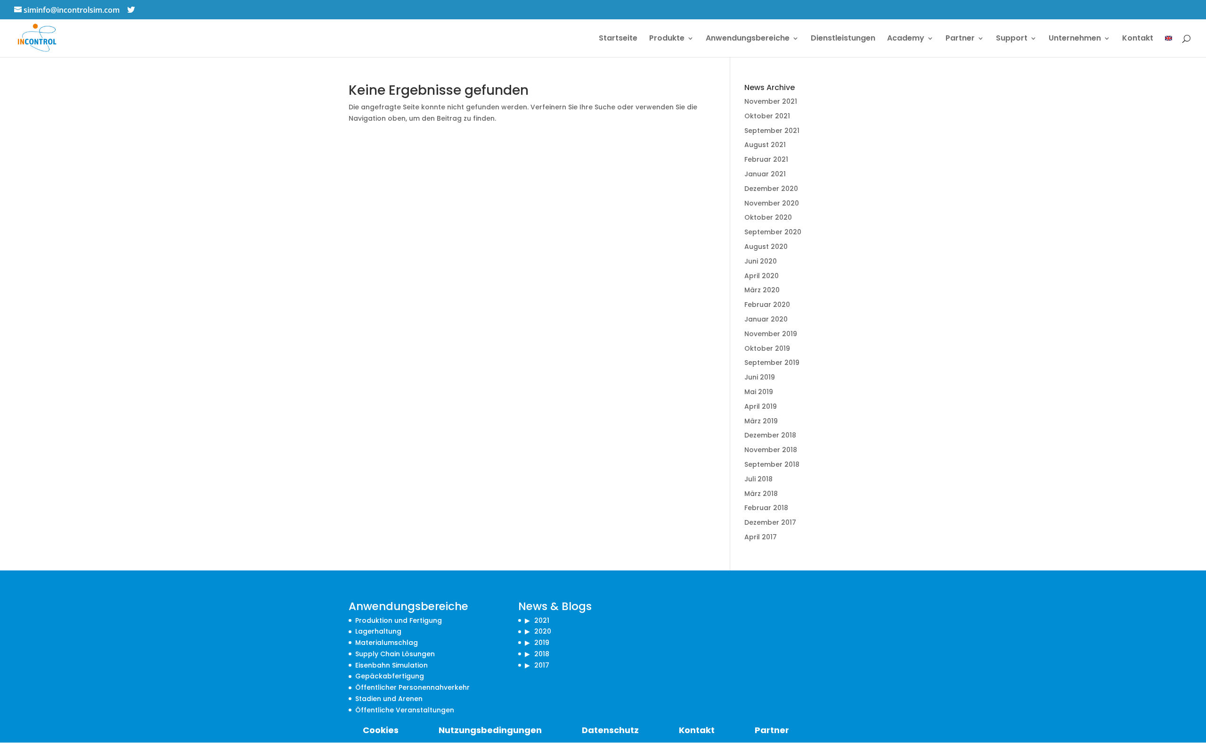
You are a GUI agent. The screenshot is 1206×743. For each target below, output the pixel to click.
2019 (541, 642)
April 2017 (760, 537)
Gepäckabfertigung (389, 676)
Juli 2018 (758, 479)
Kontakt (1137, 39)
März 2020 (762, 290)
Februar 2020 (767, 304)
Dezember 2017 (770, 522)
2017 (541, 665)
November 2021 (770, 101)
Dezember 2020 (771, 188)
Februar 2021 (766, 159)
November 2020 (771, 203)
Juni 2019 (759, 377)
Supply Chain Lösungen (395, 654)
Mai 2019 (758, 391)
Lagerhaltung (378, 631)
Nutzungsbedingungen (490, 730)
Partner (960, 39)
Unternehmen (1075, 39)
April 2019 (760, 406)
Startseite (618, 39)
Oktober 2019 (767, 348)
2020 (542, 631)
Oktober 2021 (767, 116)
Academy (905, 39)
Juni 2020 (760, 261)
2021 (541, 620)
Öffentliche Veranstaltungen (404, 710)
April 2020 (761, 276)
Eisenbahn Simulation (391, 665)
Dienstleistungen (843, 39)
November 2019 (770, 333)
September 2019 (771, 362)
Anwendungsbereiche (748, 39)
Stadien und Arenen (389, 698)
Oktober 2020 (768, 217)
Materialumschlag (386, 642)
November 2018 (770, 449)
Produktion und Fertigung (398, 620)
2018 (541, 654)
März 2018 (761, 493)
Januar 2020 (766, 319)
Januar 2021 (765, 174)
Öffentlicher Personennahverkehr (412, 687)
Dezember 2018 (770, 435)
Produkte (666, 39)
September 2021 (771, 130)
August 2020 (766, 246)
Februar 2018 (766, 507)
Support (1011, 39)
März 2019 (761, 421)
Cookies (381, 730)
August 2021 (765, 144)
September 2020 (772, 232)
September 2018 (771, 464)
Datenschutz (610, 730)
